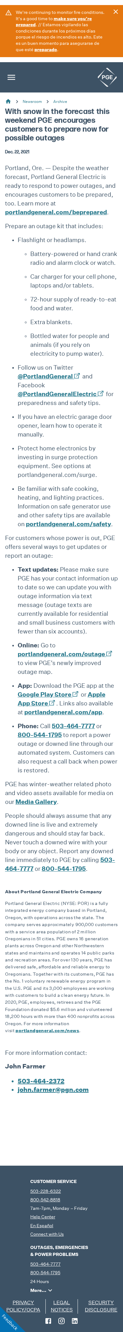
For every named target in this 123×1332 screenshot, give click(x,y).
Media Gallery (36, 802)
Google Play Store (44, 694)
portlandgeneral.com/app (63, 712)
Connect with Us (47, 1234)
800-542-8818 (45, 1200)
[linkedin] (74, 1321)
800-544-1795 (40, 735)
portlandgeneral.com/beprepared (56, 212)
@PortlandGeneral (45, 376)
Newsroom (32, 101)
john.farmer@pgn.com (53, 1089)
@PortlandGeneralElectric (57, 394)
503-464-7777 (73, 726)
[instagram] (61, 1321)
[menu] (11, 77)
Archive (60, 101)
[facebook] (48, 1321)
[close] (115, 11)
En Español (41, 1225)
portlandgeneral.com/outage (62, 654)
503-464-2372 (41, 1081)
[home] (107, 77)
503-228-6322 (45, 1191)
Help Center (42, 1217)
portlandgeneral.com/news (47, 1030)
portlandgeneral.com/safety (68, 524)
